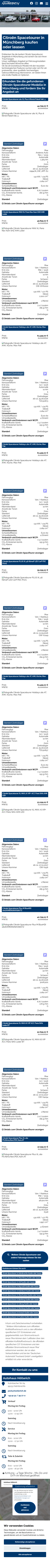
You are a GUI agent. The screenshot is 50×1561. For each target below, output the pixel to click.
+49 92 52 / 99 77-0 (16, 1395)
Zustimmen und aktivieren (25, 1507)
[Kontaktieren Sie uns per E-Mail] (41, 3)
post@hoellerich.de (17, 1391)
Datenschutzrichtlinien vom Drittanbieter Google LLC (22, 1497)
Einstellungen (25, 1548)
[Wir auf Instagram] (36, 3)
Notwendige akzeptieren (25, 1542)
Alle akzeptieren (25, 1554)
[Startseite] (11, 3)
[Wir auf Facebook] (31, 3)
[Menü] (47, 3)
